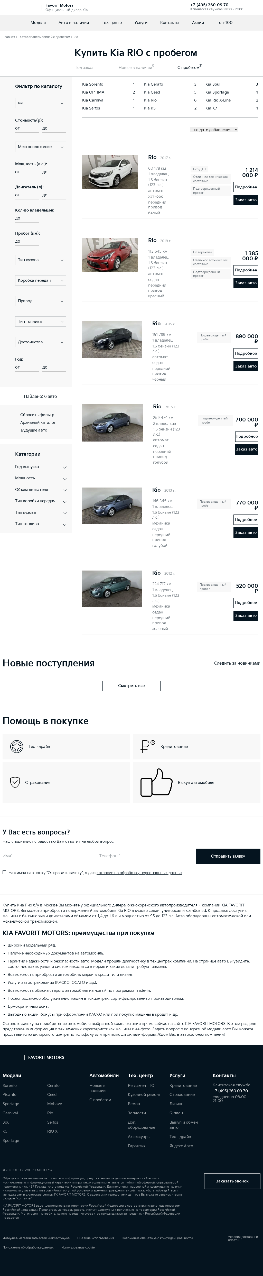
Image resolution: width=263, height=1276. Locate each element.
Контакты (169, 22)
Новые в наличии (135, 68)
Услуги (141, 22)
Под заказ (83, 68)
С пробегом (188, 68)
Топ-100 (224, 22)
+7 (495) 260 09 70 (209, 5)
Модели (38, 22)
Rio (152, 157)
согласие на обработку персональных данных (139, 872)
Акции (198, 22)
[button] (40, 103)
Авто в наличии (74, 22)
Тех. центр (112, 22)
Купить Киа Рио (17, 905)
